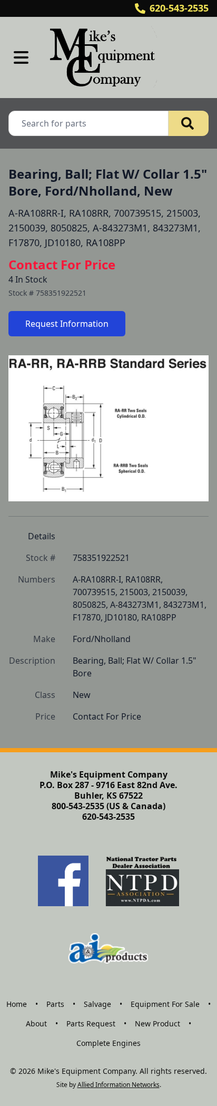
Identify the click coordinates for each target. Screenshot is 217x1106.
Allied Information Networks (118, 1084)
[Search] (189, 123)
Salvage (97, 1004)
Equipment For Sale (165, 1004)
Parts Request (90, 1023)
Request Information (66, 323)
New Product (157, 1023)
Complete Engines (108, 1043)
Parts (55, 1004)
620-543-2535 (179, 8)
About (36, 1023)
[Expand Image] (189, 484)
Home (16, 1004)
